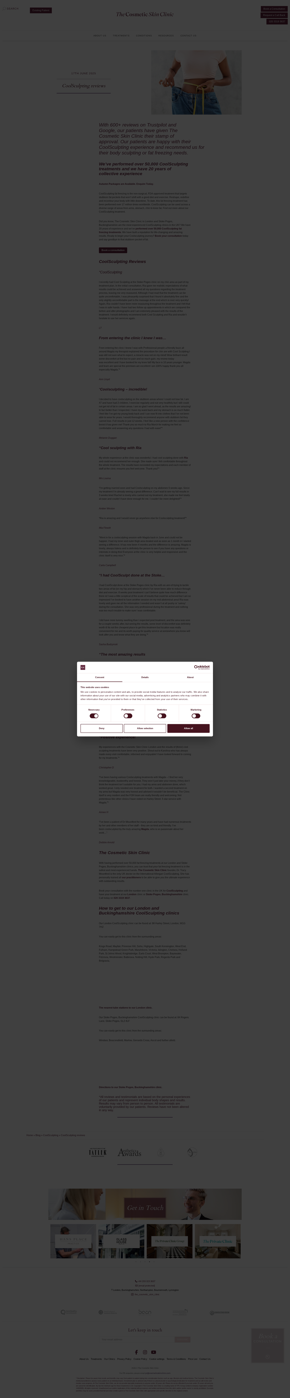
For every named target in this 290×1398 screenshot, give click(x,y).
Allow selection (145, 728)
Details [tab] (145, 677)
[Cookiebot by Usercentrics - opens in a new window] (196, 667)
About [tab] (190, 677)
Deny (101, 728)
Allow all (188, 728)
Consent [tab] (99, 677)
